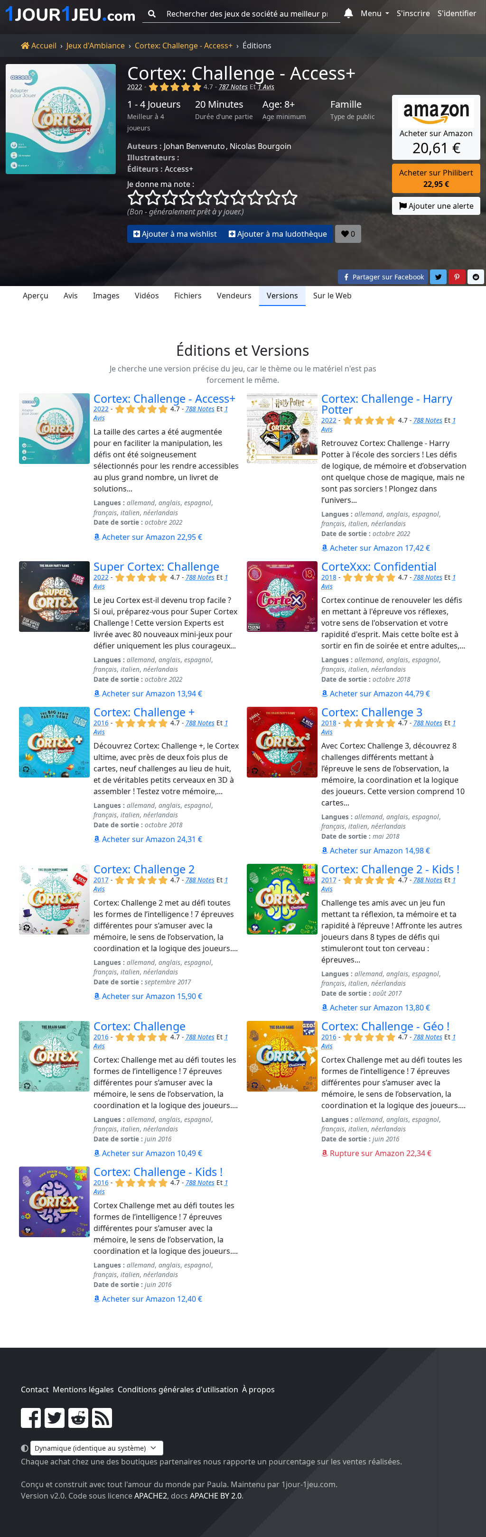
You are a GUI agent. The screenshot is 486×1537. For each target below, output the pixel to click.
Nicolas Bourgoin (260, 146)
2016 (101, 722)
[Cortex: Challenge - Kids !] (54, 1236)
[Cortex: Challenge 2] (54, 938)
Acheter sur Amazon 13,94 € (151, 693)
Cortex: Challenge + (144, 712)
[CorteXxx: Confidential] (282, 630)
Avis (71, 295)
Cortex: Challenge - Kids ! (158, 1171)
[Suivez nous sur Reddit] (78, 1423)
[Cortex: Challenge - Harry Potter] (282, 473)
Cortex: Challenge (139, 1026)
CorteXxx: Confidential (379, 566)
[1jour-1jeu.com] (70, 13)
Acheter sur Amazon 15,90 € (151, 996)
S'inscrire (413, 13)
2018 (328, 577)
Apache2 (150, 1496)
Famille (346, 104)
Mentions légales (83, 1389)
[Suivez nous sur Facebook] (31, 1423)
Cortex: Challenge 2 (144, 869)
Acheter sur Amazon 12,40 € (151, 1299)
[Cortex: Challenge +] (54, 781)
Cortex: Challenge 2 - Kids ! (390, 869)
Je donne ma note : (160, 184)
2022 (134, 86)
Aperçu (35, 295)
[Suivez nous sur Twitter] (55, 1423)
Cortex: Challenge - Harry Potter (386, 404)
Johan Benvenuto (194, 146)
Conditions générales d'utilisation (178, 1389)
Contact (35, 1389)
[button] (348, 14)
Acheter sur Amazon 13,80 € (379, 1007)
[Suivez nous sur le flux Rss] (102, 1423)
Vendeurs (234, 295)
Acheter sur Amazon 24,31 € (151, 839)
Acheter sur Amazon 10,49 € (151, 1153)
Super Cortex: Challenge (156, 566)
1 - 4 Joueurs (154, 104)
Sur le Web (332, 295)
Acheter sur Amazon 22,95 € (151, 537)
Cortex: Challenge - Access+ (184, 45)
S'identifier (457, 13)
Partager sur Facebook (387, 276)
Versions (282, 295)
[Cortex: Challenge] (54, 1090)
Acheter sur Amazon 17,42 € (379, 548)
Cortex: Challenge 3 (371, 712)
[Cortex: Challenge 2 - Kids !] (282, 938)
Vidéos (147, 295)
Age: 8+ (278, 104)
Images (106, 295)
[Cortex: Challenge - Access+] (61, 153)
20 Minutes (219, 104)
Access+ (179, 169)
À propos (258, 1389)
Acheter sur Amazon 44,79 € (379, 693)
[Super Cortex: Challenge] (54, 630)
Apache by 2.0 (216, 1496)
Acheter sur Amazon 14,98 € (379, 850)
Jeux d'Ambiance (95, 45)
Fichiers (188, 295)
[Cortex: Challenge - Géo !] (282, 1090)
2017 (101, 879)
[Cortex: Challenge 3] (282, 781)
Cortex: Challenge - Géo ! (385, 1026)
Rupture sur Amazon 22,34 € (379, 1153)
